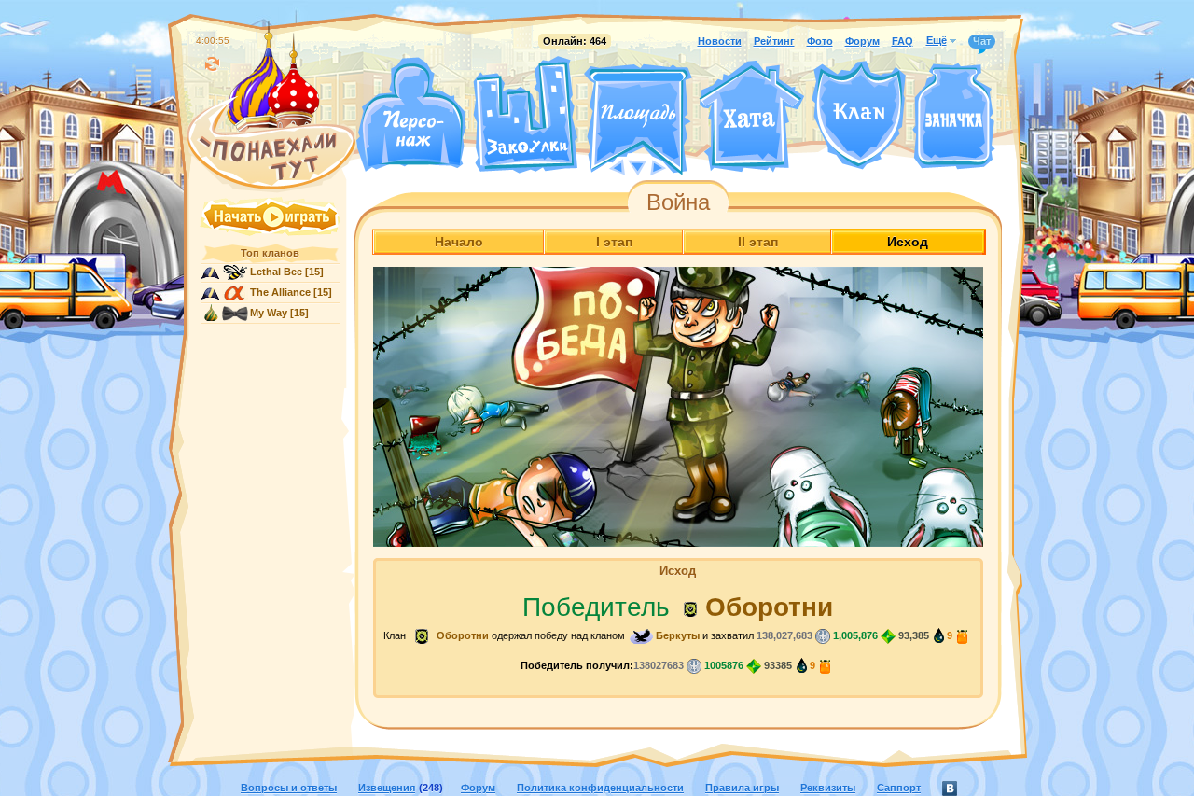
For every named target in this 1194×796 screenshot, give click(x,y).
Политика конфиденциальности (600, 787)
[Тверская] (602, 166)
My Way (268, 312)
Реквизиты (827, 787)
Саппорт (899, 787)
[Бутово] (637, 166)
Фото (820, 41)
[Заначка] (953, 117)
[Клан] (859, 115)
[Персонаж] (410, 114)
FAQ (902, 41)
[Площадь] (638, 119)
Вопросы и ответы (289, 787)
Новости (720, 41)
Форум (862, 41)
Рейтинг (774, 41)
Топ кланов (270, 252)
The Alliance (280, 292)
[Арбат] (672, 166)
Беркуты (678, 635)
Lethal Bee (276, 271)
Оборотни (769, 607)
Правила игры (742, 787)
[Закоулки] (525, 115)
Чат (982, 41)
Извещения (386, 787)
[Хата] (752, 117)
